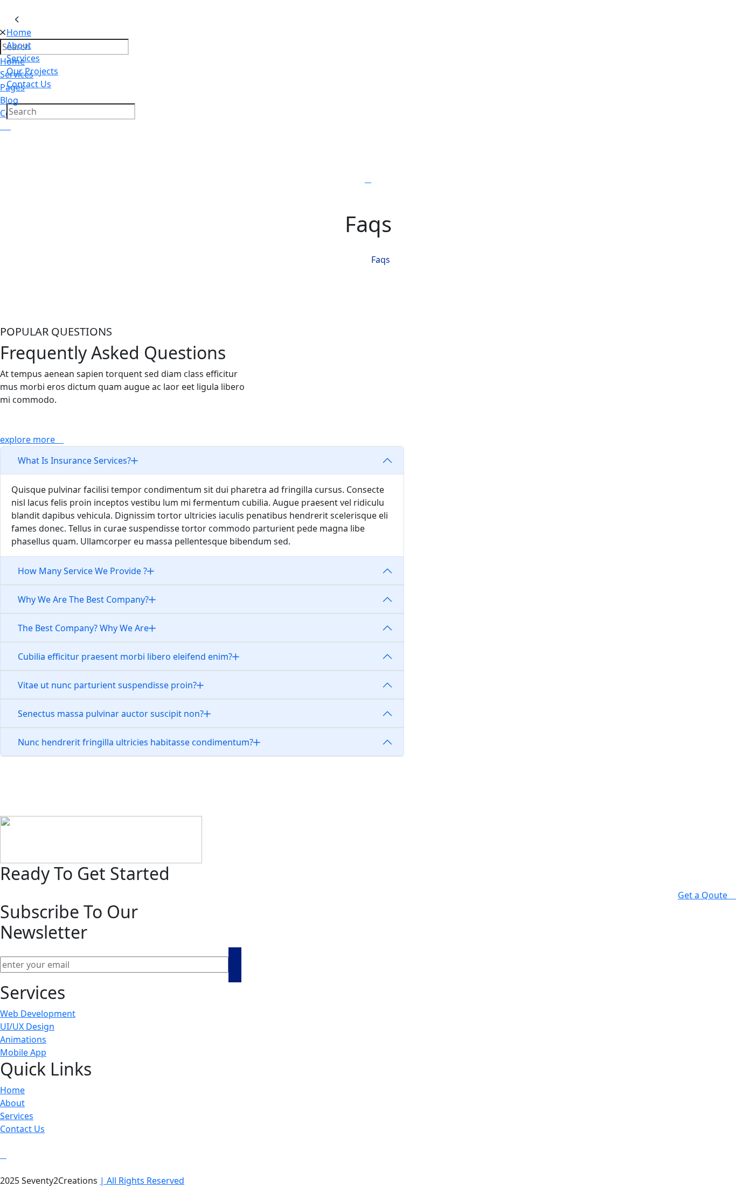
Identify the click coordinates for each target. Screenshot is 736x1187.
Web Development (37, 1014)
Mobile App (23, 1052)
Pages (12, 87)
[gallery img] (1, 126)
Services (16, 74)
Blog (9, 100)
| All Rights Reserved (142, 1180)
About (18, 45)
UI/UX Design (27, 1026)
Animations (23, 1039)
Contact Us (22, 1129)
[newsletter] (234, 964)
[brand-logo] (368, 19)
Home (18, 32)
